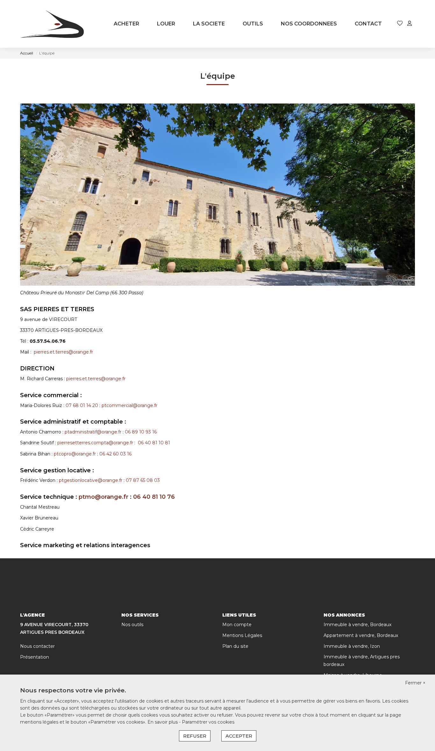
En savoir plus (163, 722)
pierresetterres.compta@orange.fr (95, 443)
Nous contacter (37, 646)
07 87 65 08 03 (143, 480)
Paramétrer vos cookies (208, 722)
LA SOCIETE (209, 24)
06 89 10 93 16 (141, 432)
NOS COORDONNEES (309, 24)
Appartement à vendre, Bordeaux (361, 635)
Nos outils (132, 624)
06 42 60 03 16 (116, 454)
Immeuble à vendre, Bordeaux (357, 624)
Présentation (34, 657)
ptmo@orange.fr (103, 496)
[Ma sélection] (400, 23)
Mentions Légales (242, 635)
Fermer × (415, 683)
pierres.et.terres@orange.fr (63, 352)
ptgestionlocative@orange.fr (90, 480)
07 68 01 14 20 (82, 405)
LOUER (166, 24)
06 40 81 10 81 (154, 443)
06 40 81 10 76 (154, 496)
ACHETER (126, 24)
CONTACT (368, 24)
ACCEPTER (238, 736)
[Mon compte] (409, 23)
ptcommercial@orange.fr (129, 405)
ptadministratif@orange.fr (93, 432)
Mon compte (237, 624)
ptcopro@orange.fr (75, 454)
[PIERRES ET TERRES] (52, 24)
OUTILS (253, 24)
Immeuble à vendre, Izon (352, 646)
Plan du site (235, 646)
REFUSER (194, 736)
